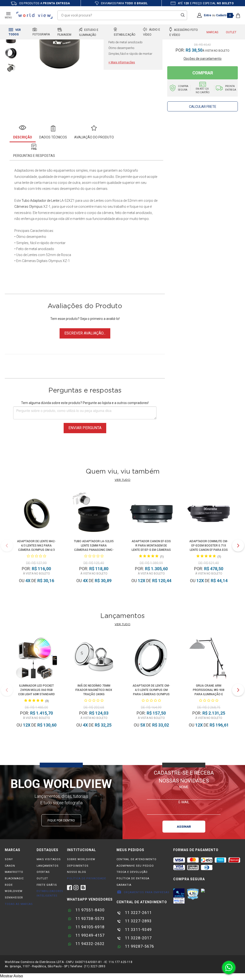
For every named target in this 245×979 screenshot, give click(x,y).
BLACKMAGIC (14, 878)
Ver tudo (122, 479)
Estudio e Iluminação (88, 32)
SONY (9, 859)
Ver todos (15, 32)
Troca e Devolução (132, 872)
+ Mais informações (121, 62)
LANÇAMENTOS (48, 865)
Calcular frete (202, 107)
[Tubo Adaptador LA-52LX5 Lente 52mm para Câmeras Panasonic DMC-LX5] (93, 514)
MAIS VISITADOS (49, 859)
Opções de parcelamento (203, 58)
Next (238, 545)
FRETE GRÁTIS (47, 884)
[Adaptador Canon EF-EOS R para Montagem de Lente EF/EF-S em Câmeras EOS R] (151, 514)
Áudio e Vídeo (151, 32)
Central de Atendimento (136, 859)
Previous (7, 545)
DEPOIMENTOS (78, 865)
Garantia (124, 884)
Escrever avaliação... (85, 333)
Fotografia (41, 34)
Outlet (231, 32)
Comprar (202, 72)
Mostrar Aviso (11, 976)
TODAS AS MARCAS (19, 904)
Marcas (212, 32)
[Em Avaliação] (179, 896)
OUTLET (42, 878)
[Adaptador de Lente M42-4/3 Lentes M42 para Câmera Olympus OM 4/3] (36, 514)
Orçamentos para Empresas (146, 892)
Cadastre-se (224, 15)
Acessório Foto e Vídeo (183, 32)
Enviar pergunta (84, 428)
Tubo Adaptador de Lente (40, 200)
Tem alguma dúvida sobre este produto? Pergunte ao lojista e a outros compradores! (85, 403)
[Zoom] (11, 52)
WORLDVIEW (13, 891)
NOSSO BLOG (76, 872)
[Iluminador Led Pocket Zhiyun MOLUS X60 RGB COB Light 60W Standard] (36, 659)
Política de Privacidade (86, 878)
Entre (207, 15)
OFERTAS (43, 872)
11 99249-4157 (89, 935)
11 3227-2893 (138, 921)
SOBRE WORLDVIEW (81, 859)
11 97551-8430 (89, 910)
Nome (184, 787)
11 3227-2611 (138, 912)
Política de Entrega (133, 878)
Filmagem (64, 34)
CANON (10, 865)
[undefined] (61, 46)
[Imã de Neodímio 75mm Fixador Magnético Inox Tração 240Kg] (94, 659)
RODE (9, 884)
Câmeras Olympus (28, 206)
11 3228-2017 (138, 938)
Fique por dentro (61, 820)
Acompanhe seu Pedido (135, 865)
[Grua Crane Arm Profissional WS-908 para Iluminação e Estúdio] (208, 659)
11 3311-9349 (138, 929)
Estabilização (124, 34)
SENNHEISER (14, 897)
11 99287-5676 (139, 946)
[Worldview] (35, 15)
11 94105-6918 (89, 927)
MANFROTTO (14, 872)
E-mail (183, 802)
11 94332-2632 (89, 943)
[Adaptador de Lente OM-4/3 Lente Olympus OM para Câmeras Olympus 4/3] (151, 659)
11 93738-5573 (89, 918)
